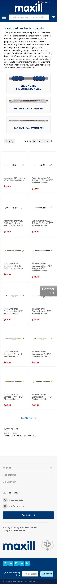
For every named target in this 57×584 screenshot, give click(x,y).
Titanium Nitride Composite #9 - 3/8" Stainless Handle (41, 354)
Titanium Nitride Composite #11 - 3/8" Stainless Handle (13, 396)
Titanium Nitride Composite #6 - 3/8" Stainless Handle (41, 311)
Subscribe (47, 573)
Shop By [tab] (9, 141)
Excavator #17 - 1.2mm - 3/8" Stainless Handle (14, 179)
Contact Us (28, 515)
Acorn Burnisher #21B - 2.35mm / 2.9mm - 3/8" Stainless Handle (14, 223)
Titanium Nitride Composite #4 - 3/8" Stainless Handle (13, 311)
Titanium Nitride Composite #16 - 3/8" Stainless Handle (42, 396)
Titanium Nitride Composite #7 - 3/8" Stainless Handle (13, 354)
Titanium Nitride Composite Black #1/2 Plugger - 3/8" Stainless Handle (42, 267)
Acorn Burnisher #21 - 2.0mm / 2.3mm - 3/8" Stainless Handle (42, 180)
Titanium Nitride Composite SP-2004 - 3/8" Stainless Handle (14, 266)
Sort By (27, 141)
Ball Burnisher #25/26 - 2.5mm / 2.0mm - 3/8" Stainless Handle (42, 223)
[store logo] (28, 7)
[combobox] (29, 17)
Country (44, 2)
